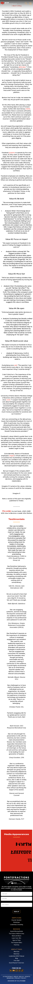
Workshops (16, 922)
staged (11, 456)
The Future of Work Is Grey (16, 933)
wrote (8, 400)
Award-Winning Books (16, 931)
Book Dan (16, 954)
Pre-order (6, 511)
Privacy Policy (20, 978)
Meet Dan (16, 951)
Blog (16, 958)
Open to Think (16, 940)
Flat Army (16, 944)
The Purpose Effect (16, 942)
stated (28, 109)
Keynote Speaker (16, 920)
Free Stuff (16, 960)
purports (12, 153)
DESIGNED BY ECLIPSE (16, 981)
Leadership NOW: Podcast (16, 956)
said (15, 365)
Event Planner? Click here (16, 963)
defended (22, 67)
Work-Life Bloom (16, 935)
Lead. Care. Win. (16, 938)
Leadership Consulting (16, 924)
